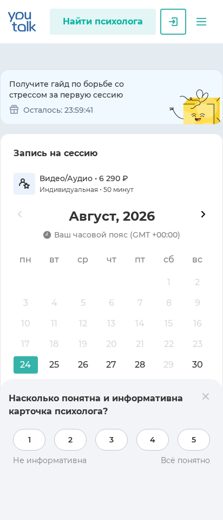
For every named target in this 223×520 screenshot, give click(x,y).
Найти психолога (103, 21)
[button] (201, 22)
